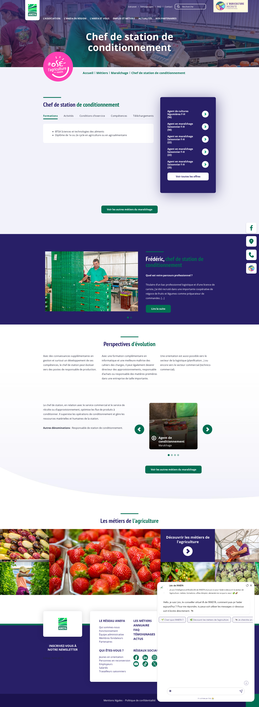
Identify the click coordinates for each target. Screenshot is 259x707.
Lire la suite (158, 308)
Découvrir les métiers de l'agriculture (188, 539)
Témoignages (146, 6)
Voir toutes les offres (188, 176)
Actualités (145, 18)
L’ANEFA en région (75, 18)
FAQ (159, 6)
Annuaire (141, 625)
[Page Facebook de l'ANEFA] (251, 228)
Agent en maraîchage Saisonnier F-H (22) (180, 139)
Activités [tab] (69, 115)
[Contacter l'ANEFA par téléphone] (251, 255)
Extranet (132, 6)
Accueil (88, 73)
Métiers (102, 73)
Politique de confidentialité (140, 700)
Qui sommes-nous (109, 627)
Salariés (103, 667)
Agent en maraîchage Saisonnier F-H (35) (180, 164)
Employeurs (106, 664)
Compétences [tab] (119, 115)
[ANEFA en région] (251, 241)
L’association (51, 18)
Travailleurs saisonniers (112, 671)
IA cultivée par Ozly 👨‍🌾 (206, 698)
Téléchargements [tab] (143, 115)
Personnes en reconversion (114, 660)
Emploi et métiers (124, 18)
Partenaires (105, 641)
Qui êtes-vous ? (111, 650)
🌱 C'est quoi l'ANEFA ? (172, 619)
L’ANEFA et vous (99, 18)
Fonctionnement (108, 631)
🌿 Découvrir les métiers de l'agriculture (209, 619)
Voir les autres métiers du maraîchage (129, 209)
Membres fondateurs (111, 638)
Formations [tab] (50, 115)
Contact (168, 6)
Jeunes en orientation (111, 657)
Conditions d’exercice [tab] (92, 115)
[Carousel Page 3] (175, 455)
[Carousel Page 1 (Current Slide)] (128, 318)
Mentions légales (113, 700)
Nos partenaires (166, 18)
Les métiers (142, 621)
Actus (138, 639)
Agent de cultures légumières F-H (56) (177, 114)
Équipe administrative (111, 634)
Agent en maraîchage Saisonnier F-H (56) (180, 126)
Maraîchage (119, 73)
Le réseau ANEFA (112, 621)
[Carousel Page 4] (178, 455)
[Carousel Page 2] (131, 318)
